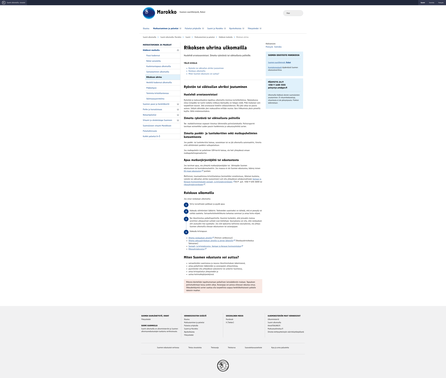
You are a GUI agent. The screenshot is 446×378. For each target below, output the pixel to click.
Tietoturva (232, 347)
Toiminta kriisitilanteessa (157, 93)
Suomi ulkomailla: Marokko (170, 37)
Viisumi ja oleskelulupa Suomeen (157, 120)
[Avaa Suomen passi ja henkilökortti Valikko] (178, 104)
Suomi (187, 37)
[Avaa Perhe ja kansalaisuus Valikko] (178, 109)
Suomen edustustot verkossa (168, 347)
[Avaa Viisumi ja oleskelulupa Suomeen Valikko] (178, 120)
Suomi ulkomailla (149, 37)
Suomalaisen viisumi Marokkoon (157, 125)
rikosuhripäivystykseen (193, 184)
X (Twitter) (230, 322)
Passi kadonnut (153, 55)
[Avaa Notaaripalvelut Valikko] (178, 115)
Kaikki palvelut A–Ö (151, 136)
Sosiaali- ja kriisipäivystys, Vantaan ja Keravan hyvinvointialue (215, 246)
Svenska (431, 2)
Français (441, 2)
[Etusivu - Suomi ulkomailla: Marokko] (149, 13)
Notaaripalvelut (149, 115)
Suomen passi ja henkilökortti (156, 104)
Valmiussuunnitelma (155, 98)
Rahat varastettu (153, 61)
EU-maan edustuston (192, 171)
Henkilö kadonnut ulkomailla (159, 82)
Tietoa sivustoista (195, 347)
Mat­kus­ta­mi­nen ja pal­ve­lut (204, 37)
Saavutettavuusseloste (253, 347)
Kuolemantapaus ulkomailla (158, 66)
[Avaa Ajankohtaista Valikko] (243, 28)
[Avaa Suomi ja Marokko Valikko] (225, 28)
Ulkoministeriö (273, 319)
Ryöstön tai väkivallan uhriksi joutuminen (206, 68)
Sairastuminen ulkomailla (157, 71)
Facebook (229, 319)
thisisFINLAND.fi (274, 325)
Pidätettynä (151, 88)
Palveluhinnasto (150, 131)
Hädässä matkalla (225, 37)
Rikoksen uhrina (154, 77)
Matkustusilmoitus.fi (275, 329)
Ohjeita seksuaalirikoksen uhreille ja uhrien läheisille (211, 240)
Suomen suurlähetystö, (279, 62)
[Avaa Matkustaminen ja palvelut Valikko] (180, 28)
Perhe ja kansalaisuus (152, 109)
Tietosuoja (215, 347)
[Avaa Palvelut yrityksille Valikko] (203, 28)
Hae (299, 13)
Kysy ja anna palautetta (280, 347)
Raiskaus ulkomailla (197, 71)
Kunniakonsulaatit (275, 67)
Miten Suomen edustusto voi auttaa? (204, 74)
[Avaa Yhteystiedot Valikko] (260, 28)
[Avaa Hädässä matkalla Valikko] (178, 50)
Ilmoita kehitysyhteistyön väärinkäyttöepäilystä (286, 332)
